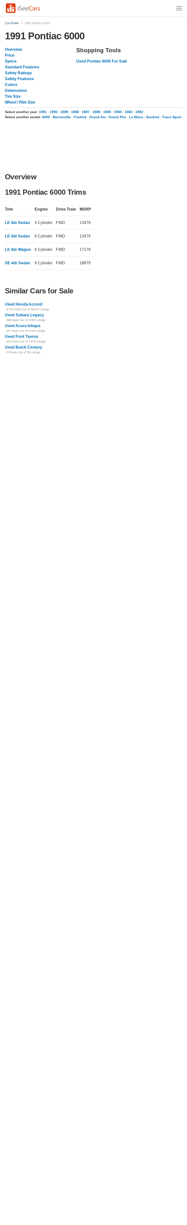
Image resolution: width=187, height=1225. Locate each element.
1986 (97, 112)
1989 (64, 112)
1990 (54, 112)
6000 (46, 117)
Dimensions (16, 90)
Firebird (80, 117)
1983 (129, 112)
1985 (107, 112)
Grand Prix (117, 117)
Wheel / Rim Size (20, 102)
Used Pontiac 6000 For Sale (101, 61)
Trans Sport (171, 117)
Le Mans (136, 117)
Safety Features (19, 79)
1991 (43, 112)
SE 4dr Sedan (17, 263)
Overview (13, 49)
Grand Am (97, 117)
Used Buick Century (23, 347)
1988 (75, 112)
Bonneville (62, 117)
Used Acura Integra (22, 326)
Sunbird (152, 117)
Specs (11, 61)
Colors (11, 85)
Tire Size (13, 96)
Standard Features (22, 67)
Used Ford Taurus (21, 336)
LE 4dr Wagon (18, 249)
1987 (86, 112)
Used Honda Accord (23, 304)
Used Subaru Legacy (24, 315)
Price (9, 55)
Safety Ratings (18, 73)
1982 (139, 112)
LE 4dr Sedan (17, 223)
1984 (118, 112)
